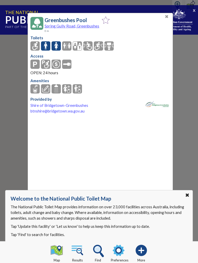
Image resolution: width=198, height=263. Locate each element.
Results (77, 260)
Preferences (119, 260)
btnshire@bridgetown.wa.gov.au (57, 111)
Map (57, 260)
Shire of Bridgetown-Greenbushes (59, 105)
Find (98, 260)
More (141, 260)
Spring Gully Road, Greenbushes (72, 26)
